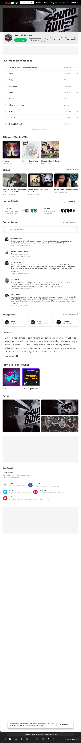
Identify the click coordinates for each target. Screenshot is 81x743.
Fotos (6, 396)
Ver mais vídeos (71, 170)
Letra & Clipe (72, 739)
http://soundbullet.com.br (12, 478)
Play (10, 739)
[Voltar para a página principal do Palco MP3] (11, 3)
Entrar (73, 3)
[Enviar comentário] (75, 229)
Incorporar (13, 86)
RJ (68, 40)
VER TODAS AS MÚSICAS (40, 130)
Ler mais (13, 271)
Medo (11, 93)
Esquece (12, 118)
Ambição (12, 80)
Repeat (43, 739)
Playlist (54, 739)
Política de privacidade (37, 725)
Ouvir (21, 40)
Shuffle (37, 739)
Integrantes (10, 314)
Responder (19, 245)
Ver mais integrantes (69, 314)
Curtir (13, 245)
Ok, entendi (64, 724)
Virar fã (36, 40)
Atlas (11, 111)
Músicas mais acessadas (17, 60)
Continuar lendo (10, 356)
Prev (4, 739)
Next (16, 739)
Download (48, 739)
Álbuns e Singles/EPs (15, 137)
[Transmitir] (60, 739)
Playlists (54, 3)
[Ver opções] (45, 40)
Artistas (38, 3)
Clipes (6, 170)
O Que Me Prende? (16, 124)
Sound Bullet (23, 35)
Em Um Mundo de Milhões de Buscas (23, 67)
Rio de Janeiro (59, 40)
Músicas (46, 3)
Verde (11, 74)
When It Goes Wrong (17, 105)
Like (27, 739)
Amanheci (13, 99)
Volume (21, 739)
